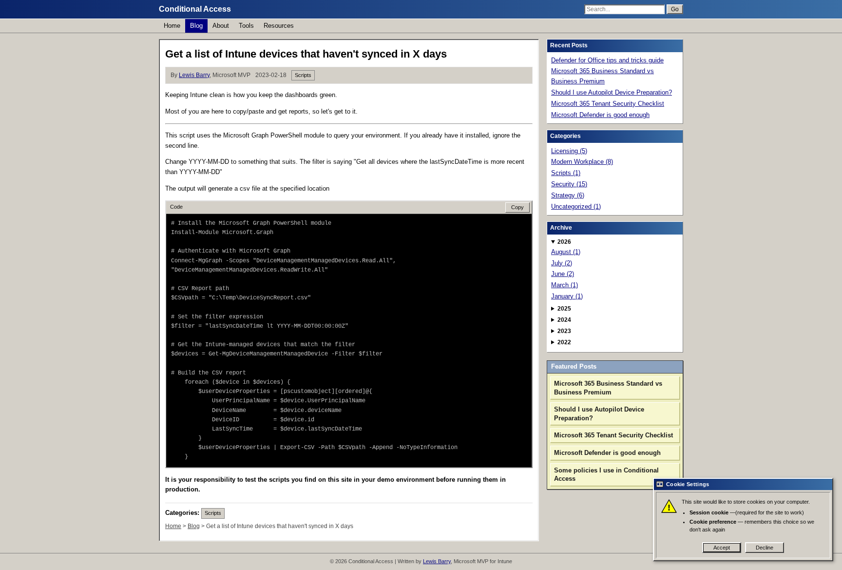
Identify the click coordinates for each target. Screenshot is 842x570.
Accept (721, 547)
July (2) (561, 263)
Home (172, 25)
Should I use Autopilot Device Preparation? (611, 92)
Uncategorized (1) (576, 206)
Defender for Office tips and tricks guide (607, 60)
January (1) (567, 296)
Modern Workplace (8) (582, 161)
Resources (279, 25)
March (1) (564, 285)
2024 (564, 319)
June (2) (562, 273)
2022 (564, 342)
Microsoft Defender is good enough (600, 114)
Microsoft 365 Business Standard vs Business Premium (602, 76)
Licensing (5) (569, 151)
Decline (764, 547)
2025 (564, 308)
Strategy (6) (567, 195)
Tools (246, 25)
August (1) (565, 252)
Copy (517, 207)
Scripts (303, 75)
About (220, 25)
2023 (564, 331)
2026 (564, 241)
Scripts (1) (565, 173)
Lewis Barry (194, 75)
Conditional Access (195, 9)
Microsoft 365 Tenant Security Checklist (607, 103)
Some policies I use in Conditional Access (606, 475)
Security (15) (569, 184)
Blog (196, 25)
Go (675, 9)
